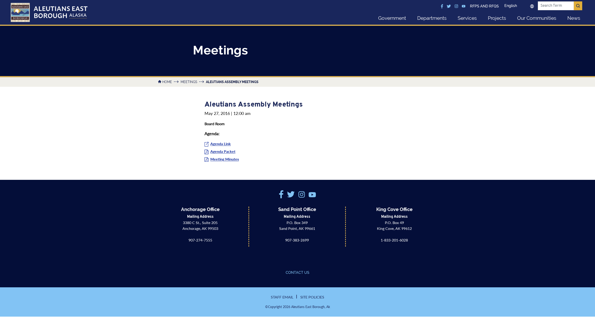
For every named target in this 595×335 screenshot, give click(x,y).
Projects (497, 18)
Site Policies (312, 297)
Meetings (189, 82)
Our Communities (536, 18)
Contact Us (297, 272)
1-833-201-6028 (394, 240)
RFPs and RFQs (484, 6)
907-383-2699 (297, 240)
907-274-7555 (200, 240)
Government (392, 18)
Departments (431, 18)
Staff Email (282, 297)
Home (167, 82)
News (573, 18)
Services (467, 18)
